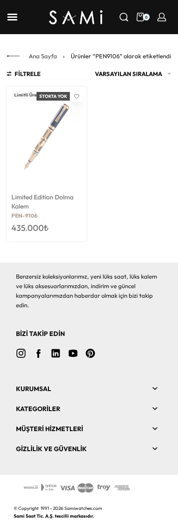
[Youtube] (73, 353)
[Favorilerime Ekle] (76, 96)
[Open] (12, 17)
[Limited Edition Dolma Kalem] (47, 137)
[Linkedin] (56, 353)
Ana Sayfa (43, 56)
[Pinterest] (90, 353)
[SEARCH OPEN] (124, 17)
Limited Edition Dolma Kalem (42, 201)
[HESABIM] (162, 17)
